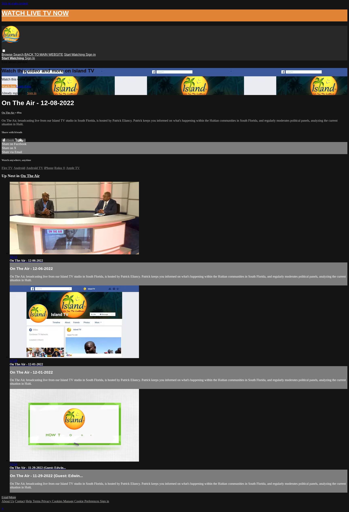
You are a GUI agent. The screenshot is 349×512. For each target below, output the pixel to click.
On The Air (8, 112)
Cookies (57, 501)
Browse (7, 54)
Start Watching (75, 54)
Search (18, 54)
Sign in (91, 54)
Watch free (9, 86)
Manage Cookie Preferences (81, 501)
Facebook (8, 140)
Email (22, 140)
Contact (20, 501)
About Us (8, 501)
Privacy (46, 501)
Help (29, 501)
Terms (37, 501)
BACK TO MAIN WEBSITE (43, 54)
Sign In (30, 58)
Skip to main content (15, 3)
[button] (3, 50)
